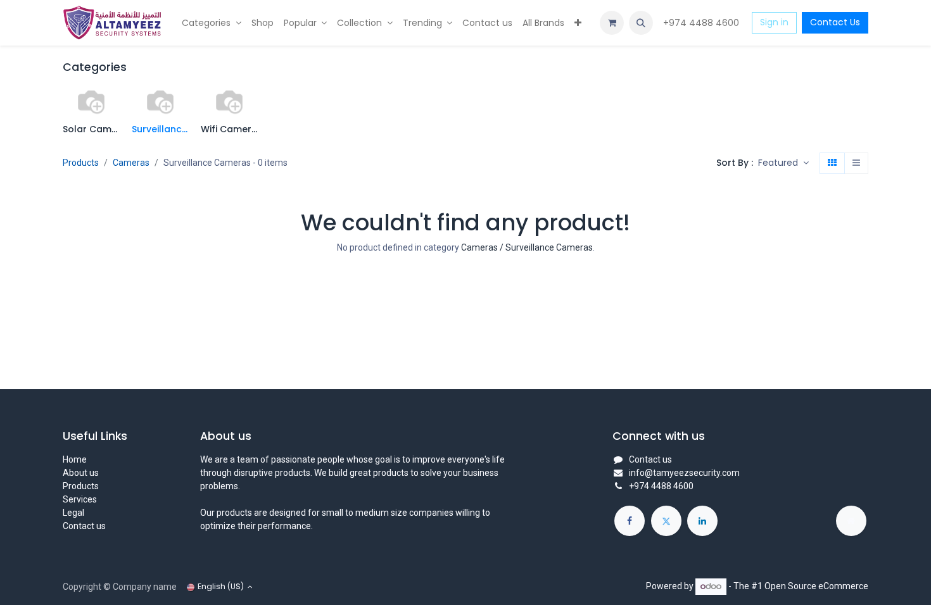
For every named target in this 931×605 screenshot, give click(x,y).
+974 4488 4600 (702, 22)
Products (81, 163)
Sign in (774, 22)
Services (80, 499)
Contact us (84, 526)
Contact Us (835, 22)
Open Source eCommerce (816, 586)
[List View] (856, 163)
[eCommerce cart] (612, 23)
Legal (73, 513)
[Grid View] (832, 163)
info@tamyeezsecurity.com (684, 473)
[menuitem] (211, 23)
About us (81, 473)
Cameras (131, 163)
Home (75, 459)
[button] (641, 23)
